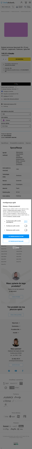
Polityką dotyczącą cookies (14, 210)
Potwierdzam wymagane (16, 241)
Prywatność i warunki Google (13, 216)
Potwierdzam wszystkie (16, 236)
